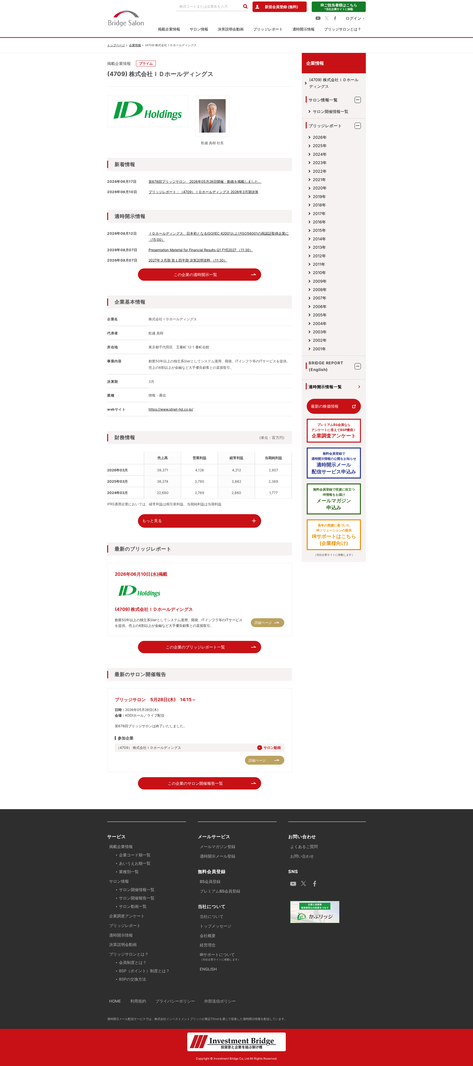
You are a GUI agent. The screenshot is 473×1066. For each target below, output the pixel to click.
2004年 (320, 323)
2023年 (320, 162)
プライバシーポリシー (175, 1001)
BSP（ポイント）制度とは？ (144, 970)
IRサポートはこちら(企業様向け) (334, 534)
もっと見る (152, 520)
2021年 (319, 179)
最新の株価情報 (324, 406)
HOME (115, 1001)
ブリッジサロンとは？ (342, 29)
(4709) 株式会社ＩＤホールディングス (333, 83)
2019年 (319, 196)
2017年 (319, 213)
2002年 (320, 340)
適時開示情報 (303, 29)
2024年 (320, 154)
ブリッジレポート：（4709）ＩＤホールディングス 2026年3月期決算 (203, 192)
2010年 (319, 272)
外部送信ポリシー (220, 1001)
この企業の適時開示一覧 (195, 274)
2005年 (320, 314)
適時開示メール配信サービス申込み (333, 463)
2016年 (319, 221)
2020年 (320, 187)
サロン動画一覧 (133, 906)
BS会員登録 (210, 881)
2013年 (319, 247)
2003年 (320, 331)
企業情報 (135, 45)
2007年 (319, 297)
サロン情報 (199, 29)
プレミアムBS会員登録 (220, 891)
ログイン (353, 18)
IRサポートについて (220, 956)
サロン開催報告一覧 (136, 898)
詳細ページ (263, 622)
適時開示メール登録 (217, 856)
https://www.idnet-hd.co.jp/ (171, 409)
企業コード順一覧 (135, 854)
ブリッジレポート (268, 29)
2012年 (319, 255)
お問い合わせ (302, 856)
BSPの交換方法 (132, 979)
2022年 (320, 171)
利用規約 (138, 1001)
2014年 (319, 238)
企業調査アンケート (333, 431)
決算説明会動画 (231, 29)
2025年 (320, 145)
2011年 (319, 264)
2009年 (320, 281)
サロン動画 (272, 747)
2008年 (320, 289)
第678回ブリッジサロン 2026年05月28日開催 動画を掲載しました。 (205, 181)
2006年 (320, 306)
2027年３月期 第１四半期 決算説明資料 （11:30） (188, 260)
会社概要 (208, 935)
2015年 (319, 230)
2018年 (319, 204)
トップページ (116, 45)
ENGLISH (208, 969)
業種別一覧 (129, 871)
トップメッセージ (215, 926)
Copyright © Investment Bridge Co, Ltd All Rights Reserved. (236, 1058)
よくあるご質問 (304, 846)
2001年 (319, 348)
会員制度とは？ (133, 962)
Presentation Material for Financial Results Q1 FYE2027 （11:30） (201, 250)
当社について (211, 916)
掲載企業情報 (169, 29)
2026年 (320, 137)
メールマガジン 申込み (334, 498)
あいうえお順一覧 (135, 863)
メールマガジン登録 (217, 846)
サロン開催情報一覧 (330, 111)
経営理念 (208, 944)
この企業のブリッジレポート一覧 (195, 647)
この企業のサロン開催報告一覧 (195, 783)
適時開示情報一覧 (325, 386)
